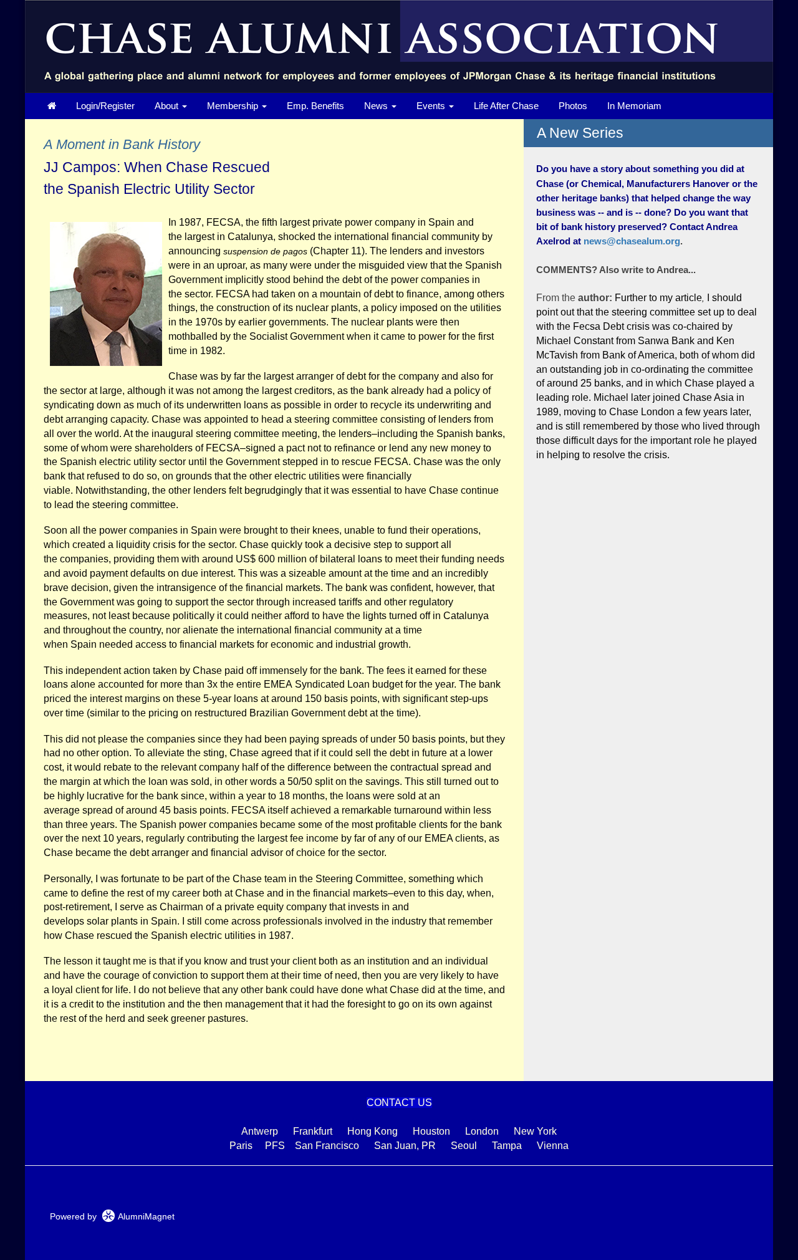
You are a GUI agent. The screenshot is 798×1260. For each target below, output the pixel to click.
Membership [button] (234, 105)
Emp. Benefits (315, 105)
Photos (573, 105)
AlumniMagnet (145, 1216)
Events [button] (432, 105)
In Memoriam (634, 105)
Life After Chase (506, 105)
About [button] (168, 105)
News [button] (377, 105)
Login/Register (105, 105)
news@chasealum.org (632, 241)
